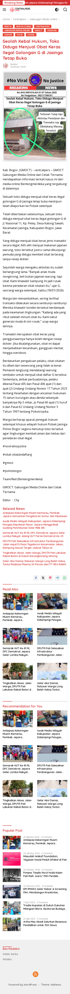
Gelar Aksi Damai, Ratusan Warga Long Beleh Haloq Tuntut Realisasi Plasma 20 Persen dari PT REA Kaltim (34, 562)
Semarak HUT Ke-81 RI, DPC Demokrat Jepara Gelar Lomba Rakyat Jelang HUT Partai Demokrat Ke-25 (34, 534)
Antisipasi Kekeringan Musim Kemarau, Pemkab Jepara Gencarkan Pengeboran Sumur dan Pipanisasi (35, 514)
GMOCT (38, 30)
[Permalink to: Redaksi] (5, 65)
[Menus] (5, 9)
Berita (7, 26)
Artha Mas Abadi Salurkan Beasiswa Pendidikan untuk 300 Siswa (45, 923)
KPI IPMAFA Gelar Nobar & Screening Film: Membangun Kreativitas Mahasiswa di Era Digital (45, 890)
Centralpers (43, 26)
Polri (20, 34)
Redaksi (14, 64)
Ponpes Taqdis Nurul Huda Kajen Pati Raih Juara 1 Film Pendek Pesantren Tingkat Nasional (42, 874)
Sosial (31, 34)
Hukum (8, 34)
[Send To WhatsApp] (64, 578)
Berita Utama (23, 26)
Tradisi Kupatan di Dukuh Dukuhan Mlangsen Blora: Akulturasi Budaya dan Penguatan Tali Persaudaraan (44, 907)
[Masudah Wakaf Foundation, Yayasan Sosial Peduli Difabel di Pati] (12, 859)
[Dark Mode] (57, 10)
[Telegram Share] (57, 578)
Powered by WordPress (23, 984)
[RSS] (35, 974)
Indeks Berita (10, 954)
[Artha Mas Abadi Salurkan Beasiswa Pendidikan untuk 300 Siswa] (12, 924)
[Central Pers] (19, 9)
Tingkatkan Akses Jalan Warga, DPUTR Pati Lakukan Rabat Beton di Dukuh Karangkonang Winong (34, 554)
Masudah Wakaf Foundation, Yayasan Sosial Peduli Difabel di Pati (45, 858)
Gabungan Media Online (17, 30)
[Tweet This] (43, 578)
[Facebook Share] (36, 578)
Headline (52, 30)
